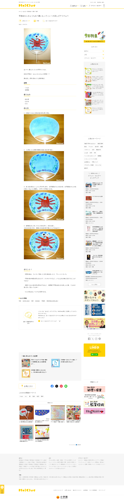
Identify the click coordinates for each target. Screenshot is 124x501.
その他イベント (100, 464)
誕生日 (86, 168)
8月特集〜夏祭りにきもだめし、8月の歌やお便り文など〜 (39, 371)
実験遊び (42, 464)
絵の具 (97, 146)
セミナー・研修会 (83, 460)
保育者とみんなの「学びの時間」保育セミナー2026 (97, 184)
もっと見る (94, 284)
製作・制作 (35, 11)
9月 (95, 152)
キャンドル (98, 165)
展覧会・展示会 (99, 462)
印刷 (38, 20)
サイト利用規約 (93, 490)
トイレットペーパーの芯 (90, 159)
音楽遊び (31, 464)
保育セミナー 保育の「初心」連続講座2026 (97, 212)
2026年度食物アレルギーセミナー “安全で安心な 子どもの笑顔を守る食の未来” (97, 229)
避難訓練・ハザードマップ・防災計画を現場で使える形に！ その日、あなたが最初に (97, 243)
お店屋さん (87, 162)
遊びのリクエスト (77, 490)
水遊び (26, 464)
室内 (34, 396)
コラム (55, 462)
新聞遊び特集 (97, 477)
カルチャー (52, 468)
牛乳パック (95, 162)
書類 (62, 462)
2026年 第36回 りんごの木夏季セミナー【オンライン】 (97, 272)
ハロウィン (87, 149)
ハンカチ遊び (31, 466)
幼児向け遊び (26, 301)
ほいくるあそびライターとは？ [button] (49, 321)
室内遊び (37, 301)
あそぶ (86, 51)
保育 (58, 462)
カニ (26, 396)
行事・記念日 (67, 462)
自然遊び (37, 460)
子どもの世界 (68, 460)
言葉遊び (36, 464)
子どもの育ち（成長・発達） (56, 460)
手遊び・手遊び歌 (36, 462)
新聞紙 (99, 155)
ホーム (20, 11)
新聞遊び (22, 462)
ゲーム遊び (43, 460)
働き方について (56, 464)
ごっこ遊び (28, 462)
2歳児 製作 (100, 143)
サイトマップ (102, 490)
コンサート (81, 464)
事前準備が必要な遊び (52, 301)
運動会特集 (82, 477)
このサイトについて (58, 490)
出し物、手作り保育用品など (36, 468)
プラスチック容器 (89, 165)
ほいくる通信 (72, 466)
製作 (42, 396)
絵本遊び (44, 462)
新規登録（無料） (101, 2)
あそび (24, 11)
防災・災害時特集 (23, 477)
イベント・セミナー (90, 58)
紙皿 (101, 146)
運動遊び (21, 464)
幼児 (38, 396)
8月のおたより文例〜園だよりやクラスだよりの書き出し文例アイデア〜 (97, 109)
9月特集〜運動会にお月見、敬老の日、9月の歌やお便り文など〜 (46, 477)
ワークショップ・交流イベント (86, 462)
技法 (85, 146)
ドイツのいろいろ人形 (97, 196)
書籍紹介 (63, 464)
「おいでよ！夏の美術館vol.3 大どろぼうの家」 (97, 257)
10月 (91, 152)
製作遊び (29, 11)
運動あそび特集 (67, 477)
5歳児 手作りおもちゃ (90, 143)
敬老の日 (98, 149)
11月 (93, 149)
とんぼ (86, 152)
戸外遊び (26, 460)
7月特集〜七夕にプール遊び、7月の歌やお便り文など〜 (69, 360)
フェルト (91, 146)
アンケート (69, 464)
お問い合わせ (68, 490)
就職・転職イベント (90, 464)
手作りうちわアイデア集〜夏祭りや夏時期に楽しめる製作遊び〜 (39, 362)
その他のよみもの (60, 468)
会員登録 (85, 490)
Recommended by (72, 444)
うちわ (21, 396)
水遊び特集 (75, 477)
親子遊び (38, 466)
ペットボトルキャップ (90, 155)
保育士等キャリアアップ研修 (95, 460)
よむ (85, 54)
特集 (20, 475)
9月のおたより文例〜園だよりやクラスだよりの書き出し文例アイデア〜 (97, 70)
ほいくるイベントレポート (61, 466)
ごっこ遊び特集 (90, 477)
